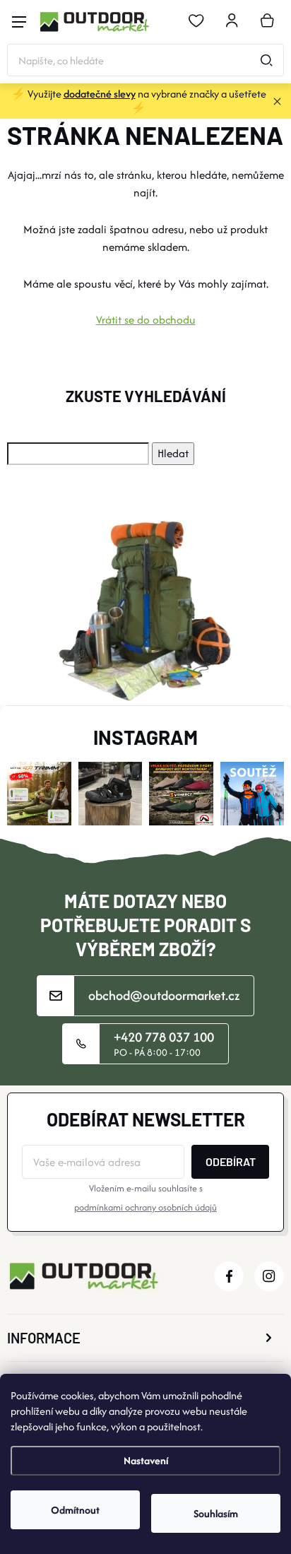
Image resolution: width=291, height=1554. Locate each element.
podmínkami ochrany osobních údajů (145, 1207)
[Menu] (19, 22)
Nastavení (146, 1460)
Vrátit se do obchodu (146, 320)
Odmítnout (75, 1509)
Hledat (266, 60)
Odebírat (231, 1161)
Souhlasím (216, 1513)
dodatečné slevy (100, 93)
